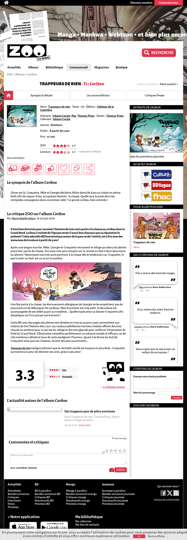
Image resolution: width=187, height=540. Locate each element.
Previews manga (76, 503)
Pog (73, 115)
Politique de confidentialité (166, 500)
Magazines (101, 67)
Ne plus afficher (156, 536)
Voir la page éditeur (15, 158)
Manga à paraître (76, 490)
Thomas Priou (85, 115)
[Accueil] (8, 2)
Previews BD (42, 503)
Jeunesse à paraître (113, 490)
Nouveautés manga (78, 500)
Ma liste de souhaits (87, 524)
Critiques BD (42, 497)
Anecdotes (14, 490)
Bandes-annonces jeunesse (118, 493)
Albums (33, 67)
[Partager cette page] (89, 169)
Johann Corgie (61, 115)
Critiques (13, 497)
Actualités (14, 67)
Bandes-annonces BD (47, 493)
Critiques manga (76, 497)
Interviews (14, 500)
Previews (13, 507)
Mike (141, 287)
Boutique (122, 67)
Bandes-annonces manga (81, 493)
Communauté (79, 67)
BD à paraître (43, 490)
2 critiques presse (114, 387)
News (11, 503)
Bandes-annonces (18, 493)
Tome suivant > (169, 84)
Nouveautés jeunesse (115, 500)
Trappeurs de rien (60, 84)
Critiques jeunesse (113, 497)
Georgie (137, 327)
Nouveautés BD (44, 500)
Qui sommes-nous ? (168, 486)
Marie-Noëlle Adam (24, 218)
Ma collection (83, 521)
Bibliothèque (54, 67)
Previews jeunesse (113, 503)
